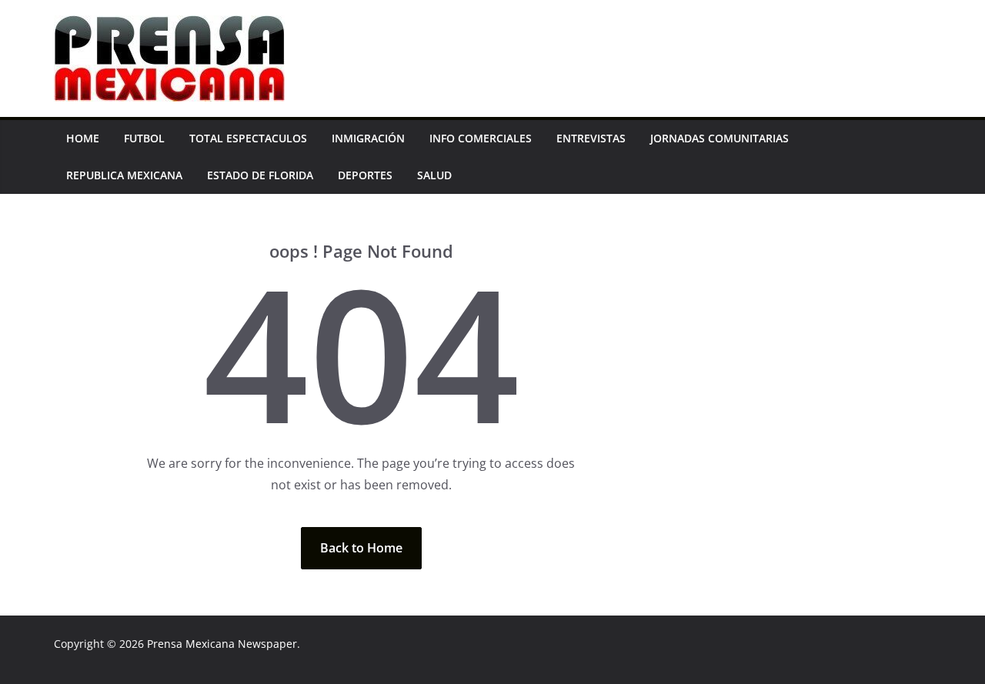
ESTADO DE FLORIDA (260, 175)
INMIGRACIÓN (368, 138)
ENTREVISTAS (591, 138)
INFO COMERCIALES (480, 138)
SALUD (434, 175)
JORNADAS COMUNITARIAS (719, 138)
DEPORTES (365, 175)
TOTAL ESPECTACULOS (248, 138)
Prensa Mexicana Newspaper (222, 643)
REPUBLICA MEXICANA (124, 175)
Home (82, 138)
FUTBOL (144, 138)
